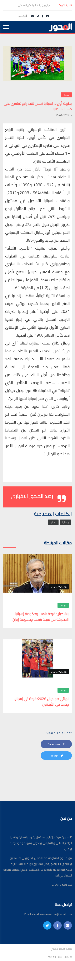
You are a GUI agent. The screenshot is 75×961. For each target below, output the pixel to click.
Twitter (54, 755)
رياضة (66, 95)
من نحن (68, 957)
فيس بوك (57, 957)
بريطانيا (65, 522)
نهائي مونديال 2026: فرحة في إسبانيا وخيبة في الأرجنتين (41, 701)
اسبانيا (53, 522)
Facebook (54, 744)
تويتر (50, 957)
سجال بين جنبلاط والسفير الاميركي (34, 5)
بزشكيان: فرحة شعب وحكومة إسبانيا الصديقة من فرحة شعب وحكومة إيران (40, 616)
